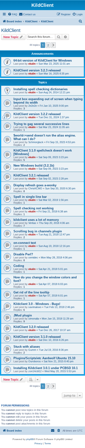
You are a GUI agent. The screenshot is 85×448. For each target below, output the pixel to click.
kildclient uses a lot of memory (36, 220)
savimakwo (34, 307)
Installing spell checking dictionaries (40, 89)
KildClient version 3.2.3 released (37, 70)
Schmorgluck (35, 142)
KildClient (11, 30)
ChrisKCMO (35, 188)
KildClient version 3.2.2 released (37, 114)
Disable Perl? (23, 254)
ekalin (32, 63)
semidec (33, 257)
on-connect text (24, 243)
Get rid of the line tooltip (31, 292)
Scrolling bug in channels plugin (37, 231)
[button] (53, 45)
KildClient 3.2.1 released (31, 175)
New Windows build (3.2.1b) (33, 165)
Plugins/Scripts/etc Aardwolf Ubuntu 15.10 (44, 358)
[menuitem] (12, 14)
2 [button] (48, 45)
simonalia (33, 318)
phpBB (30, 439)
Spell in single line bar (30, 197)
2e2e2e (32, 105)
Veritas (32, 223)
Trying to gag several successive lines (41, 124)
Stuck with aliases (26, 346)
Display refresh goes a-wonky (34, 185)
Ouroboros (34, 361)
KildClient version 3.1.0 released (37, 337)
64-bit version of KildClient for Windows (42, 60)
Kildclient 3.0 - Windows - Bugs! (36, 304)
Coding (18, 266)
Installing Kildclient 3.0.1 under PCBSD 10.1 (45, 368)
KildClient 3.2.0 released (31, 327)
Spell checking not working (33, 208)
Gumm (32, 349)
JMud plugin (22, 315)
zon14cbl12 (35, 371)
